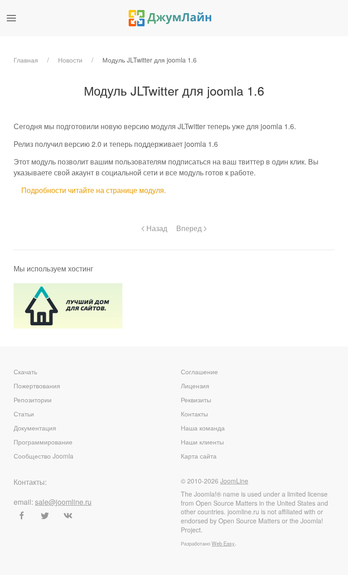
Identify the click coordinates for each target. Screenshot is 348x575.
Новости (70, 59)
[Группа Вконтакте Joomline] (68, 515)
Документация (35, 427)
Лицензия (195, 385)
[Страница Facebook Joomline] (22, 515)
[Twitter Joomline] (45, 515)
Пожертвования (37, 385)
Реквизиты (196, 399)
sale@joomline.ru (63, 502)
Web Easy (223, 543)
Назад (156, 228)
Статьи (24, 413)
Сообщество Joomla (43, 455)
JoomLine (234, 480)
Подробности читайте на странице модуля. (93, 190)
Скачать (25, 371)
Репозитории (33, 399)
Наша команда (203, 427)
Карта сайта (199, 455)
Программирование (43, 441)
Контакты (194, 413)
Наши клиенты (202, 441)
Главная (26, 59)
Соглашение (199, 371)
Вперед (189, 228)
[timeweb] (68, 305)
